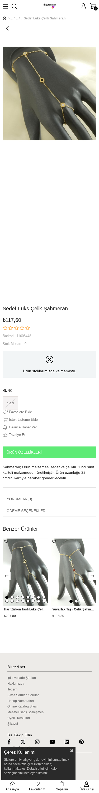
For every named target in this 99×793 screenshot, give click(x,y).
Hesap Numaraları (20, 701)
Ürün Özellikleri (24, 452)
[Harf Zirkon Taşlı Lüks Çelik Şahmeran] (25, 572)
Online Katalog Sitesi (22, 706)
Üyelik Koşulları (18, 718)
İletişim (12, 689)
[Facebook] (12, 741)
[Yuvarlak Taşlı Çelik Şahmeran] (74, 572)
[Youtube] (55, 741)
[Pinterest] (84, 741)
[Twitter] (26, 741)
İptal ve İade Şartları (21, 678)
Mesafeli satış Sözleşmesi (25, 712)
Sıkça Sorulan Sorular (23, 695)
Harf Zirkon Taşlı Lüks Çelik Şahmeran (25, 609)
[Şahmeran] (19, 18)
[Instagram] (40, 741)
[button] (6, 597)
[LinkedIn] (70, 741)
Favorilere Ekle (6, 542)
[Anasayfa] (9, 18)
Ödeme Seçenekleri (26, 511)
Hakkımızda (15, 683)
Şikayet (12, 724)
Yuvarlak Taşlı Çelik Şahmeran (73, 609)
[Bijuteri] (15, 18)
